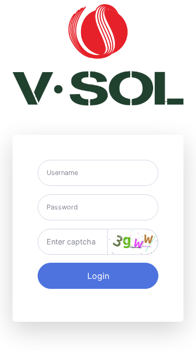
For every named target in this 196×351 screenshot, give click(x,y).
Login (98, 276)
